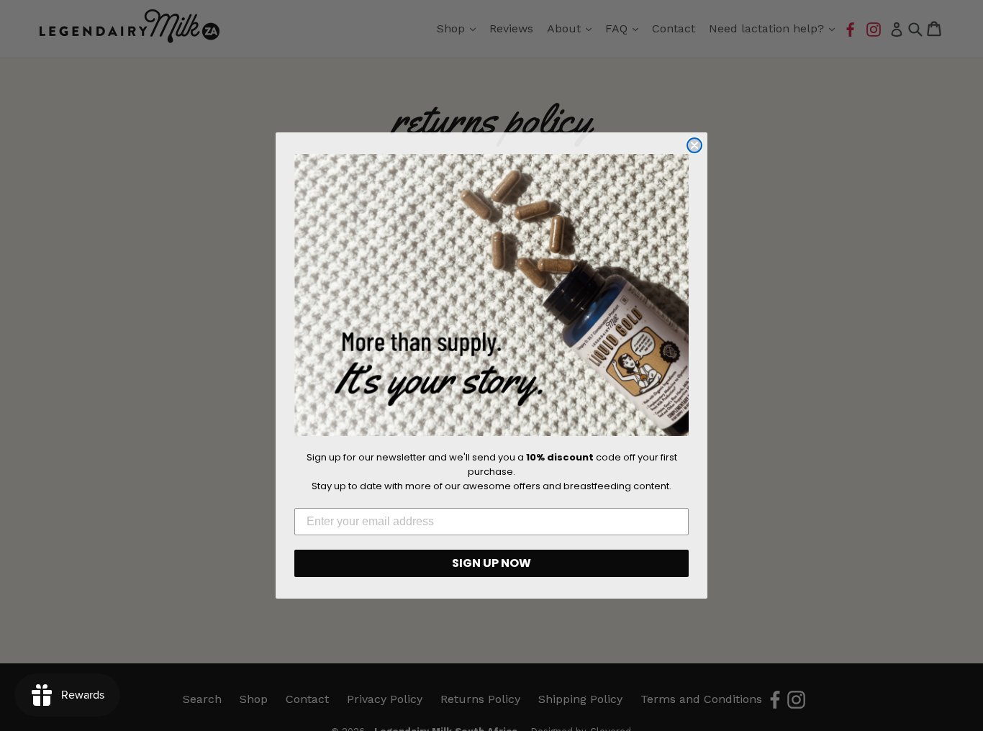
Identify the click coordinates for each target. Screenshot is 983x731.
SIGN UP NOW (491, 563)
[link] (491, 295)
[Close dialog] (694, 145)
